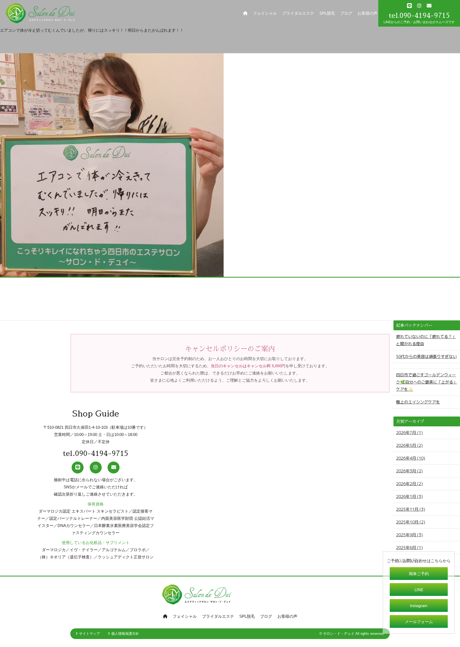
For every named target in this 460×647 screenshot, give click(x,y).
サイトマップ (89, 634)
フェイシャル (265, 13)
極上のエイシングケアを (418, 402)
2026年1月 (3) (409, 496)
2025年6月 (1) (409, 547)
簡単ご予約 (419, 573)
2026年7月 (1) (409, 432)
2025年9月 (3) (409, 535)
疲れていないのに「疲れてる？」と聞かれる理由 (426, 340)
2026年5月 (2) (409, 445)
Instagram (419, 605)
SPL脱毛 (327, 13)
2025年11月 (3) (410, 509)
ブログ (346, 13)
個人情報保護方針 (125, 634)
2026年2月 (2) (409, 484)
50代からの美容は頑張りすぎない (426, 356)
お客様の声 (367, 13)
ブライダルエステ (298, 13)
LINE (418, 589)
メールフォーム (419, 621)
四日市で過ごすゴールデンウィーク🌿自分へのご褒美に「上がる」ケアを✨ (426, 382)
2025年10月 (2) (410, 522)
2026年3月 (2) (409, 471)
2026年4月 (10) (410, 458)
